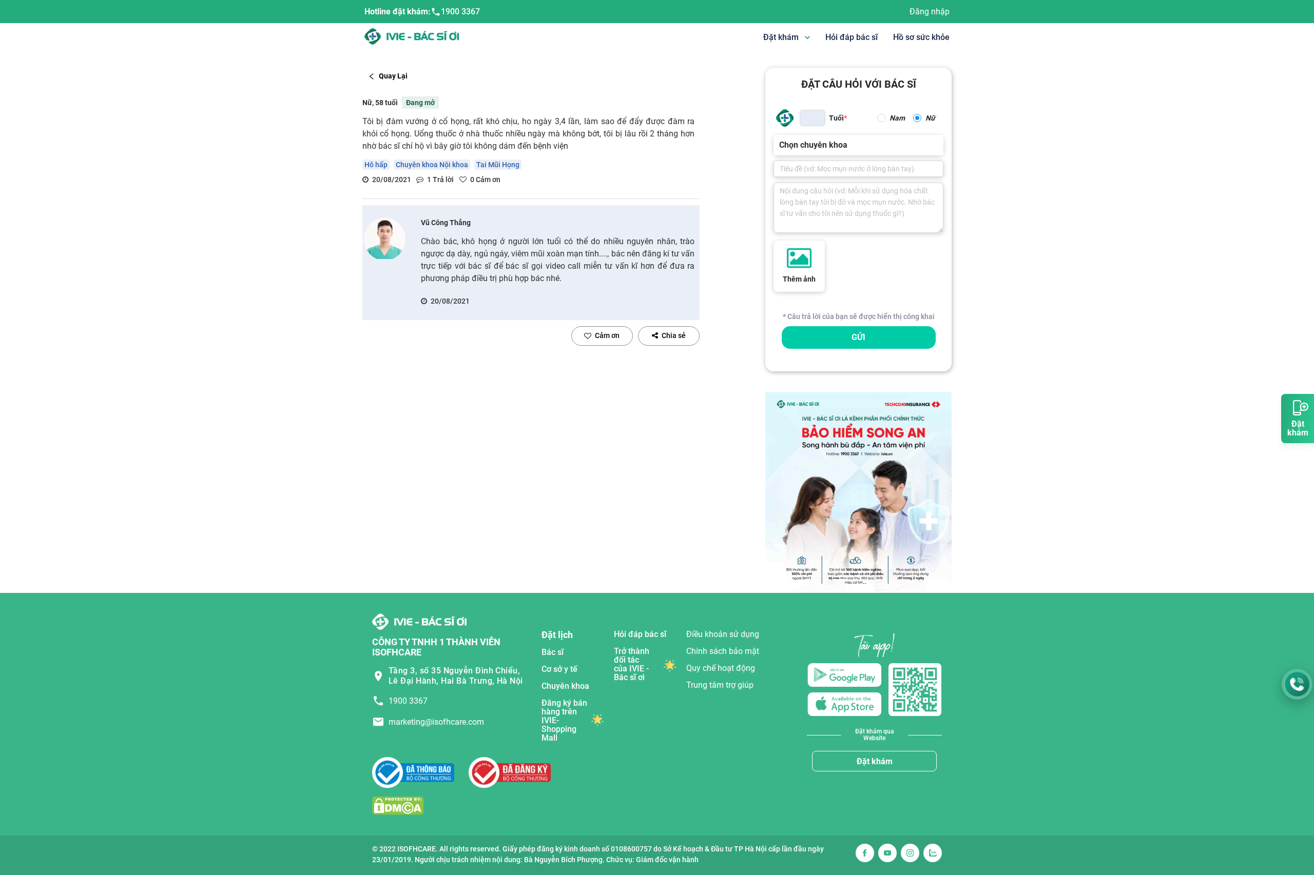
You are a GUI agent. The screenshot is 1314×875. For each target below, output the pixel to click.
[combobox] (780, 145)
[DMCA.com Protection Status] (397, 805)
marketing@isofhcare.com (436, 722)
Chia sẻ (674, 335)
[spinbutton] (812, 118)
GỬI (858, 337)
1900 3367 (460, 11)
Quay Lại (393, 76)
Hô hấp (376, 165)
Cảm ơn (607, 335)
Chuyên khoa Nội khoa (432, 165)
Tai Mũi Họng (497, 165)
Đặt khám (875, 761)
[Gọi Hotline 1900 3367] (1297, 684)
